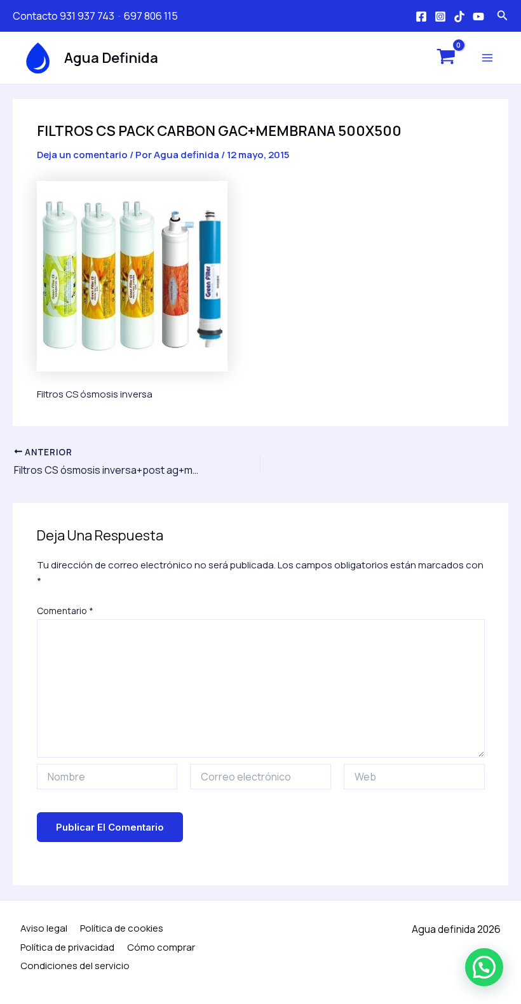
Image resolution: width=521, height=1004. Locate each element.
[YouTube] (478, 16)
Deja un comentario (82, 154)
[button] (484, 967)
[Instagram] (440, 16)
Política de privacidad (67, 947)
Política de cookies (121, 928)
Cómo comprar (161, 947)
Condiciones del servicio (75, 965)
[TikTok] (459, 16)
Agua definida (111, 57)
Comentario (65, 611)
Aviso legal (43, 928)
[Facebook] (421, 16)
